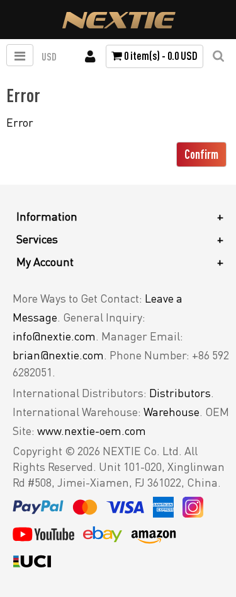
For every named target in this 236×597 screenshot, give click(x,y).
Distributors (180, 393)
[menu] (19, 55)
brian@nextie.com (58, 355)
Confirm (201, 154)
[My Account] (90, 57)
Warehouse (171, 412)
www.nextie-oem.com (91, 431)
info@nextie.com (54, 336)
